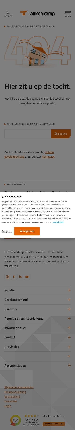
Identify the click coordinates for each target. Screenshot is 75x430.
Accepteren (27, 231)
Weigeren (7, 231)
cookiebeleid (58, 221)
